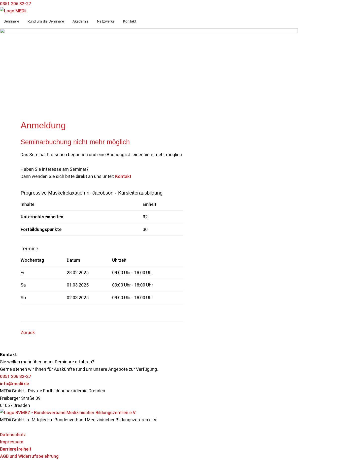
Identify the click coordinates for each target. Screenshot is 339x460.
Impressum (11, 441)
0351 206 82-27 (15, 376)
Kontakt (123, 176)
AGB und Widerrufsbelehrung (29, 456)
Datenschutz (13, 434)
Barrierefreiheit (15, 449)
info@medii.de (14, 383)
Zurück (28, 332)
